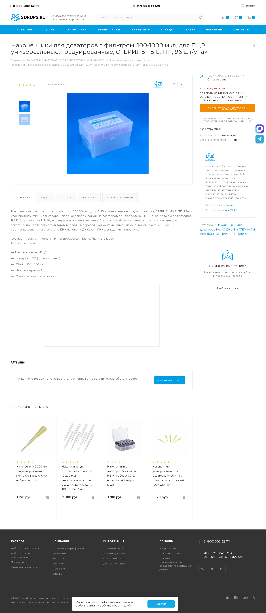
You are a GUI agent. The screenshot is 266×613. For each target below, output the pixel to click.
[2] (23, 84)
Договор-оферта (114, 563)
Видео (45, 197)
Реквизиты (59, 553)
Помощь (166, 541)
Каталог (18, 541)
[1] (19, 84)
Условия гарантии (120, 197)
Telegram (212, 565)
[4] (30, 84)
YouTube (222, 565)
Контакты (58, 558)
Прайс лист (60, 568)
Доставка (89, 197)
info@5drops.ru (148, 5)
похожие (229, 108)
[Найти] (201, 17)
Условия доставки (114, 553)
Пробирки (17, 562)
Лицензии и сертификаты (68, 548)
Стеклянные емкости (24, 567)
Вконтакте (202, 565)
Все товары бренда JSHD (221, 210)
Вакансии (58, 563)
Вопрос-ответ (168, 548)
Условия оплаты (113, 548)
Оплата (66, 197)
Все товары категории (219, 204)
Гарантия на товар (114, 558)
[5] (33, 84)
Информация (113, 541)
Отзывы (57, 573)
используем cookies (95, 602)
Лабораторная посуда (25, 548)
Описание (23, 197)
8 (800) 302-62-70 (26, 6)
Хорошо (161, 604)
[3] (26, 84)
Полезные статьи (170, 553)
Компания (61, 541)
